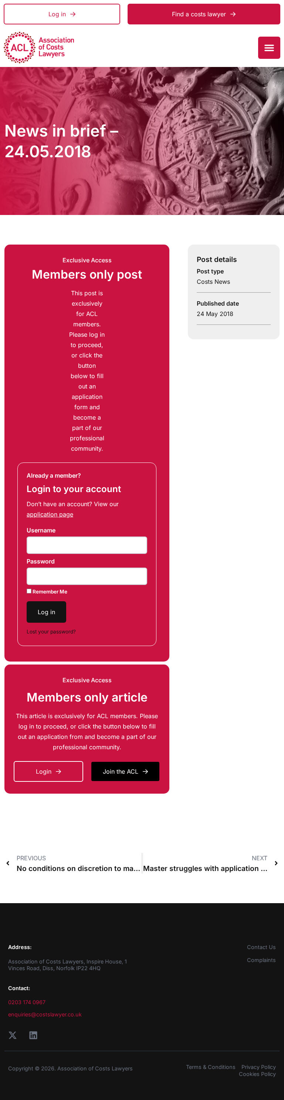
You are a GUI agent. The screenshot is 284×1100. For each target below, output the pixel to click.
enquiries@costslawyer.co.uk (45, 1014)
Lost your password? (51, 632)
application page (50, 514)
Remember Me (49, 592)
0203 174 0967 (26, 1002)
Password (41, 561)
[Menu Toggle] (269, 48)
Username (41, 530)
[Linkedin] (33, 1035)
